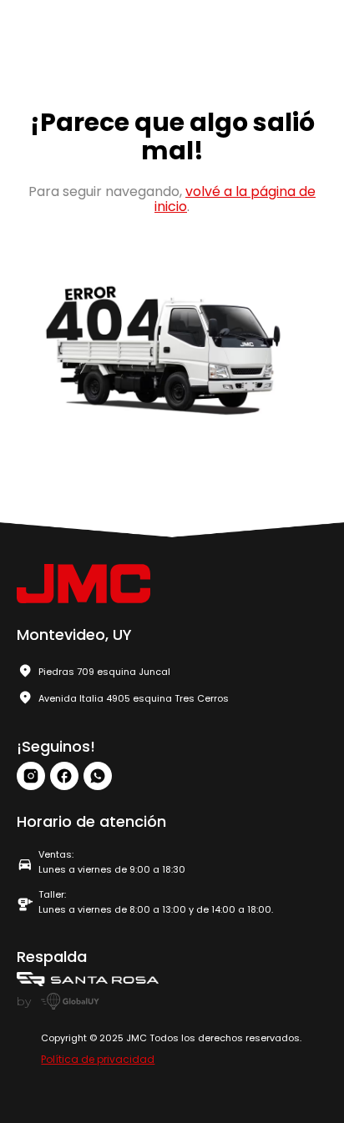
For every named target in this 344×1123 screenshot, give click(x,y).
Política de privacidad (97, 1059)
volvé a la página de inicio (235, 199)
